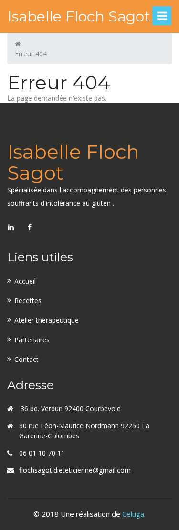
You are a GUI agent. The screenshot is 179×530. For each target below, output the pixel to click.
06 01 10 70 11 (42, 452)
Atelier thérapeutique (46, 320)
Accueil (25, 281)
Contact (26, 359)
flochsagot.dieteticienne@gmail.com (75, 470)
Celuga (133, 514)
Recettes (28, 300)
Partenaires (32, 339)
